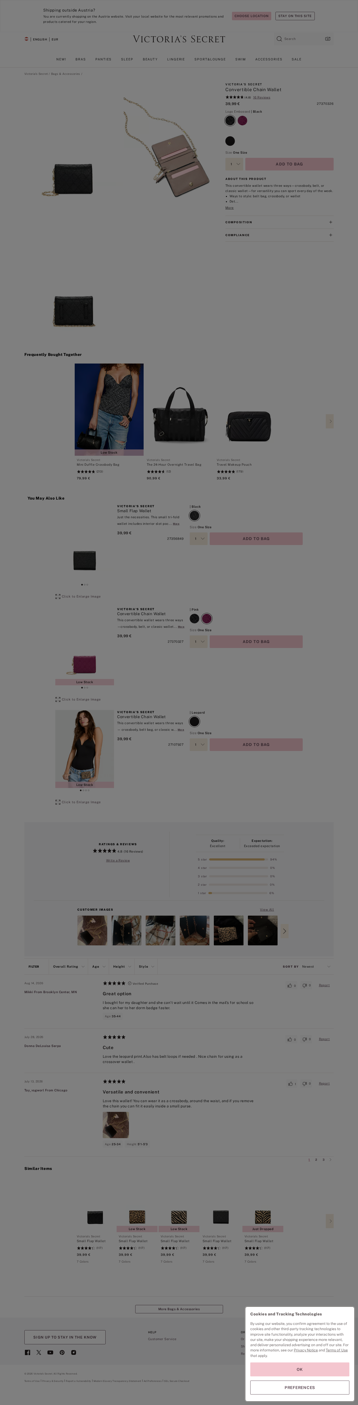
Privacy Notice (306, 1350)
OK (300, 1369)
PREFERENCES (300, 1387)
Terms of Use (337, 1350)
